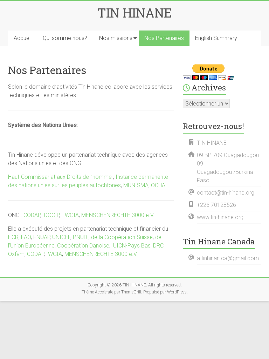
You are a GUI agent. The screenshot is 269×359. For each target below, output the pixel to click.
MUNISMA (136, 185)
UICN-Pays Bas (132, 245)
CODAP (31, 215)
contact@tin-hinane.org (225, 192)
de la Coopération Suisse (122, 237)
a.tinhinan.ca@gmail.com (228, 258)
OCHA (158, 185)
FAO (26, 237)
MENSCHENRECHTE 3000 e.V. (117, 215)
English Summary (216, 38)
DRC (158, 245)
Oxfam (16, 254)
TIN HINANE (134, 12)
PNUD (80, 237)
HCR (13, 237)
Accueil (23, 38)
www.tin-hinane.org (220, 217)
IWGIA (71, 215)
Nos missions (115, 38)
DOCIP (51, 215)
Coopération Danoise (83, 245)
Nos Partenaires (164, 38)
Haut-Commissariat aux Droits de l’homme (60, 177)
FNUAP (41, 237)
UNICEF (61, 237)
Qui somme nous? (65, 38)
